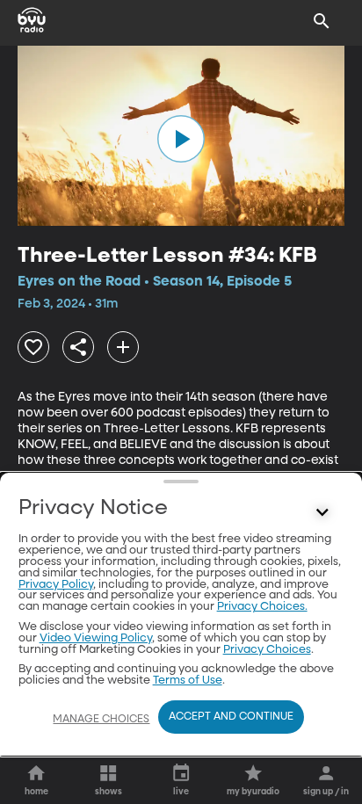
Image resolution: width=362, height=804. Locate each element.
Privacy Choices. (262, 606)
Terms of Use (187, 680)
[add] (123, 347)
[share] (78, 347)
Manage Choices (101, 719)
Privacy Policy (55, 584)
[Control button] (322, 512)
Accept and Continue (231, 717)
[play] (181, 139)
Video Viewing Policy (96, 638)
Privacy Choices (267, 650)
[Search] (321, 21)
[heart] (33, 347)
